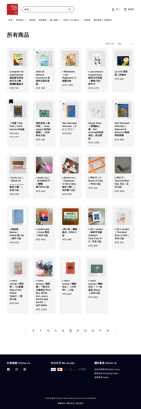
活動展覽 (43, 20)
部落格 (87, 20)
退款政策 (79, 403)
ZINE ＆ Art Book (71, 20)
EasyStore (91, 398)
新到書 (32, 20)
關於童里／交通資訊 (103, 20)
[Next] (115, 331)
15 (85, 330)
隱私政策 (70, 403)
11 (56, 330)
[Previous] (26, 331)
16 (93, 330)
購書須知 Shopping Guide (106, 373)
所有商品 (20, 20)
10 (48, 330)
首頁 (11, 20)
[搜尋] (69, 9)
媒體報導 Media (101, 377)
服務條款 (61, 403)
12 (63, 330)
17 (100, 330)
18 (107, 330)
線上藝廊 (54, 20)
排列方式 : (110, 44)
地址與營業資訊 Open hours (107, 369)
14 (78, 330)
